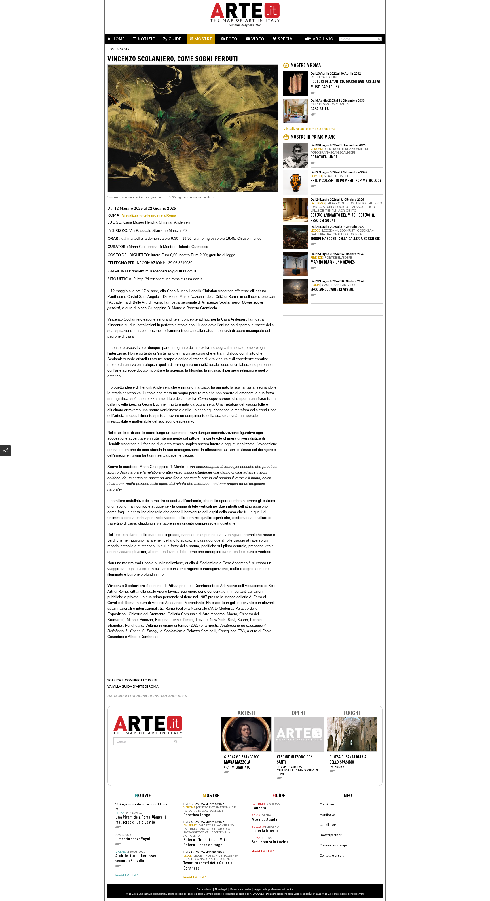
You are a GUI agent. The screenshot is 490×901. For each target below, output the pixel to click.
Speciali (287, 39)
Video (257, 39)
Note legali (221, 889)
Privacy (234, 889)
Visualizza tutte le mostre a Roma (149, 215)
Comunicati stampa (333, 845)
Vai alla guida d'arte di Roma (133, 686)
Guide (174, 39)
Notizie (146, 39)
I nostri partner (331, 835)
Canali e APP (328, 824)
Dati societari (204, 889)
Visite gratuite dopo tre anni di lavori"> (141, 813)
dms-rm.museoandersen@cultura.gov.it (164, 271)
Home (118, 39)
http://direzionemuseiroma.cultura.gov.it (169, 279)
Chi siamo (327, 804)
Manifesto (327, 814)
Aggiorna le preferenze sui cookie (273, 889)
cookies (247, 889)
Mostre (203, 39)
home (111, 49)
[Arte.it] (245, 11)
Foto (231, 39)
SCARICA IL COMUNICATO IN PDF (132, 680)
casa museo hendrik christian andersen (147, 696)
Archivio (323, 39)
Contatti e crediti (332, 855)
